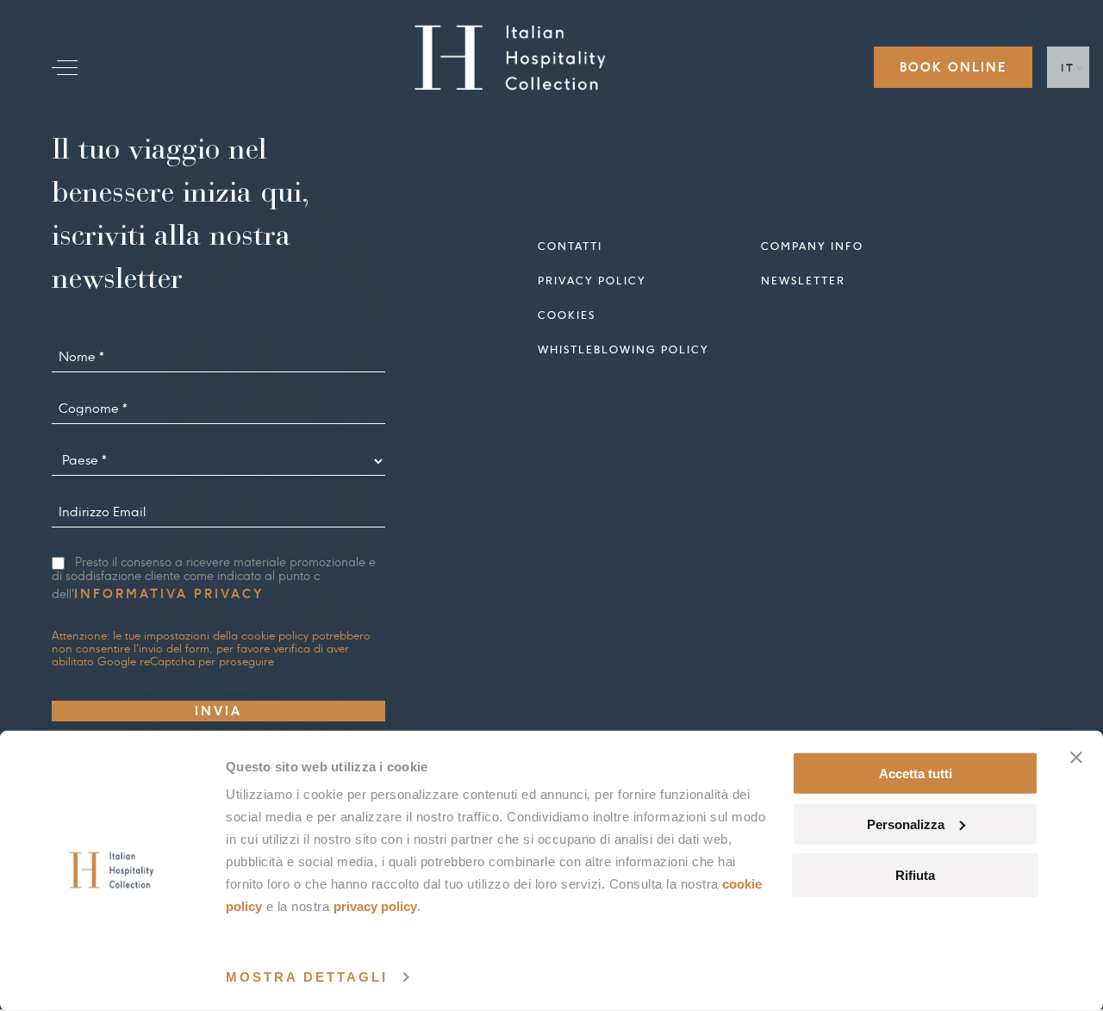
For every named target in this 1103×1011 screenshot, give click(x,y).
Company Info (812, 246)
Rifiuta (915, 874)
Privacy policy (592, 280)
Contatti (570, 246)
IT (1068, 67)
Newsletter (803, 280)
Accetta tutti (915, 773)
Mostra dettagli (307, 977)
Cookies (566, 315)
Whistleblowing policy (623, 349)
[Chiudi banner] (1076, 758)
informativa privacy (169, 594)
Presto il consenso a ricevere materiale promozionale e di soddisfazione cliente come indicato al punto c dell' (214, 579)
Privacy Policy (375, 906)
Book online (953, 67)
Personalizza (905, 824)
